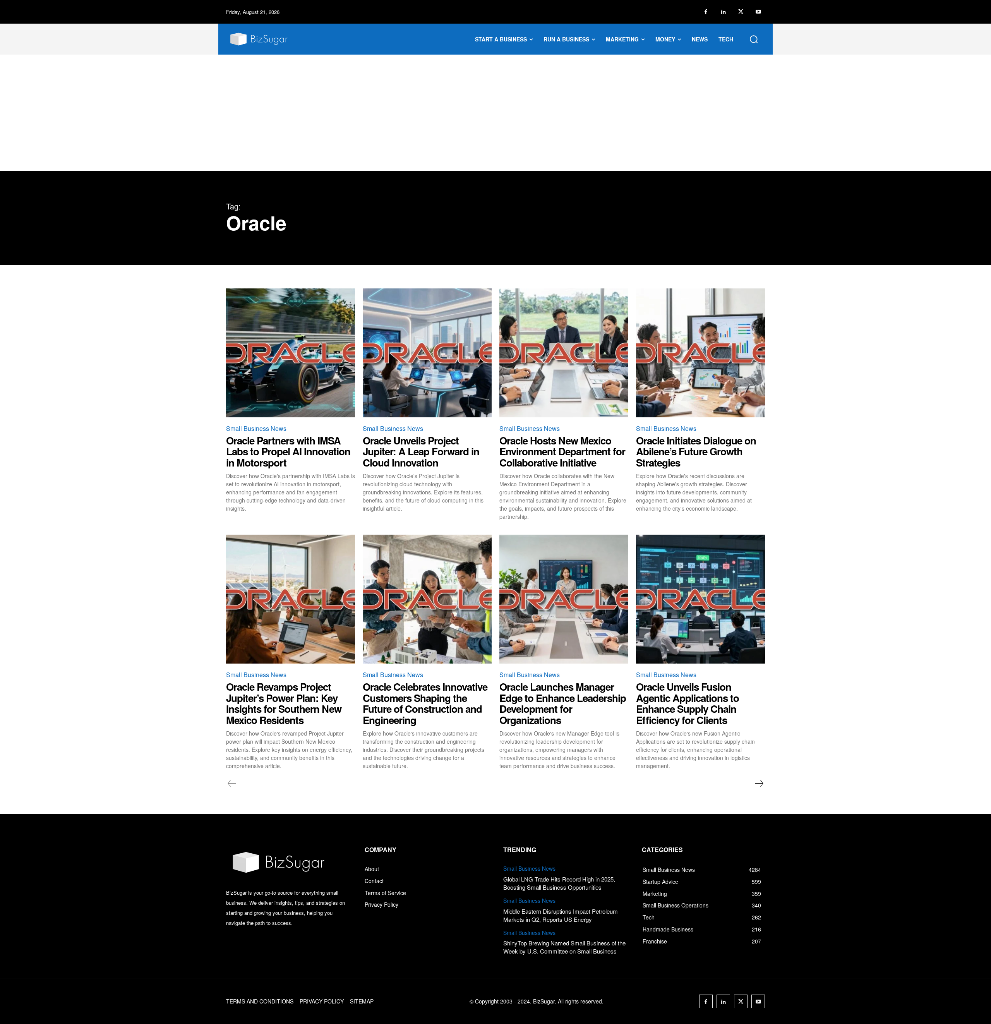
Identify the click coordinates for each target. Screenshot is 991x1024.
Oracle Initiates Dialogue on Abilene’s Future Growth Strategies (696, 451)
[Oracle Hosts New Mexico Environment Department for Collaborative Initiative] (563, 352)
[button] (753, 39)
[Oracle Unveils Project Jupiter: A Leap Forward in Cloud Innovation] (427, 352)
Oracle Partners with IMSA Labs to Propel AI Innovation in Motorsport (288, 451)
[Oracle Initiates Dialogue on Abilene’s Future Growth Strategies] (700, 352)
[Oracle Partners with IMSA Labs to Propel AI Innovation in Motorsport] (290, 352)
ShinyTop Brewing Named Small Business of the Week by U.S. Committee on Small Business (564, 947)
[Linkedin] (723, 12)
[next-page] (759, 783)
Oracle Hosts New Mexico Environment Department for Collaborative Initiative (562, 451)
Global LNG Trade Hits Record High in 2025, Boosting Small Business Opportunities (559, 883)
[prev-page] (232, 783)
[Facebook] (706, 12)
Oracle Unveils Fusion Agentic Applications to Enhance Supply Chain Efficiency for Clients (687, 703)
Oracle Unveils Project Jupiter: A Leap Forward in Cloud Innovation (421, 451)
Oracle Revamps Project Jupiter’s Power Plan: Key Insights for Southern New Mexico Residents (283, 703)
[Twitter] (741, 12)
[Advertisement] (495, 112)
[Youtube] (758, 12)
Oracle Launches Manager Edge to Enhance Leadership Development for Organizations (562, 703)
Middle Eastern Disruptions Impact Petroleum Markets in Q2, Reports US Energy (560, 915)
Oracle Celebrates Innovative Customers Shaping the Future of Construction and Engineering (425, 703)
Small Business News (256, 428)
